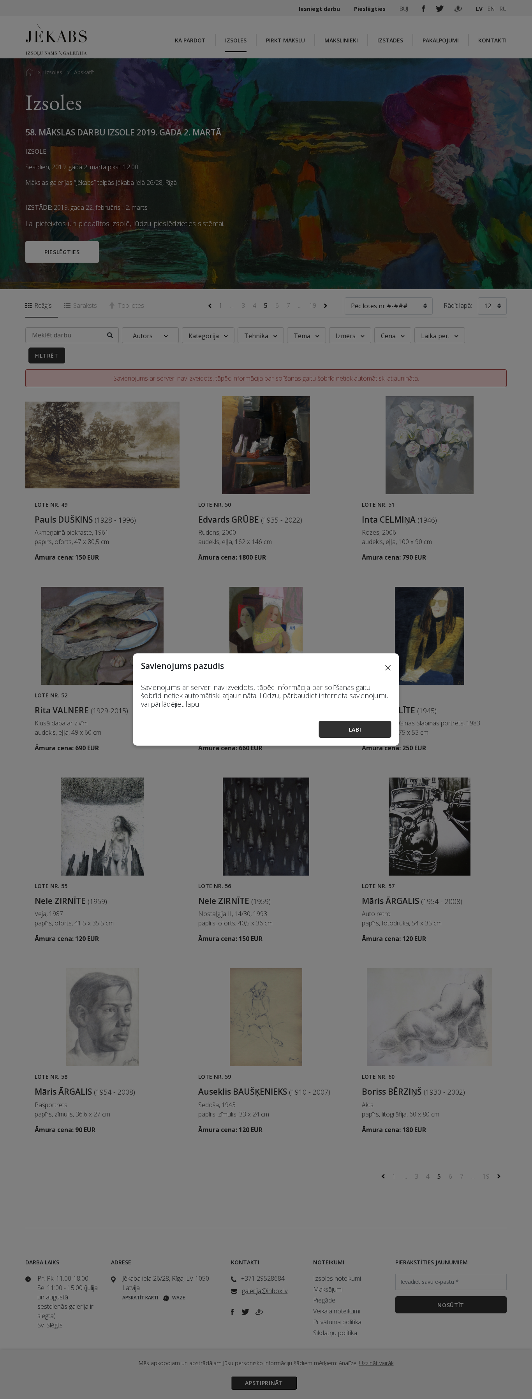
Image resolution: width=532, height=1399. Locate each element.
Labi (355, 729)
